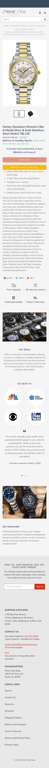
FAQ (7, 652)
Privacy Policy (12, 744)
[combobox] (24, 19)
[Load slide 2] (24, 475)
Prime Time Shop (28, 760)
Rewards (9, 711)
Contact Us (10, 697)
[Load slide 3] (27, 475)
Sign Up (39, 587)
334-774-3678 (31, 636)
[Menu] (44, 12)
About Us (9, 704)
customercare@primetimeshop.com (21, 644)
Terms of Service (13, 731)
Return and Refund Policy (17, 738)
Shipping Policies (13, 717)
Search (8, 690)
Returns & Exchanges (15, 724)
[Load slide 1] (22, 475)
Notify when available (24, 167)
